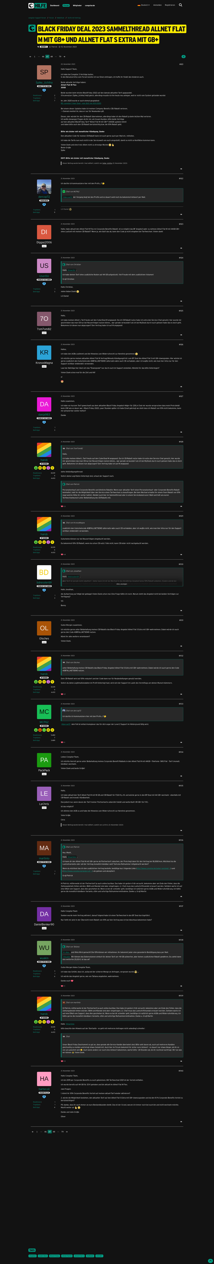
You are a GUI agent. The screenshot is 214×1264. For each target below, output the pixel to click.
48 (51, 56)
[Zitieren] (181, 168)
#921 (181, 64)
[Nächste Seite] (64, 56)
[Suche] (180, 5)
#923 (181, 224)
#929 (181, 516)
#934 (181, 752)
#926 (181, 344)
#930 (181, 564)
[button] (144, 5)
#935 (181, 785)
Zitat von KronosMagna (75, 522)
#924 (181, 258)
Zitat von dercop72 (73, 710)
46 (43, 56)
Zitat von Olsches (73, 662)
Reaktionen (37, 95)
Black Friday (54, 1256)
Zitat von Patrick (72, 484)
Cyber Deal (43, 1256)
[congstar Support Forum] (37, 5)
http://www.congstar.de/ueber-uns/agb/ (153, 868)
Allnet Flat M (66, 1256)
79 (60, 56)
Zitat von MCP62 (72, 191)
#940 (181, 1071)
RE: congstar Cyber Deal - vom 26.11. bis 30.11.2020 (81, 103)
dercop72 (68, 197)
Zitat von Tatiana (72, 946)
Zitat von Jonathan (73, 571)
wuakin (67, 956)
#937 (181, 906)
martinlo (72, 857)
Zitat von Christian (73, 264)
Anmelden (157, 5)
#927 (181, 396)
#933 (181, 704)
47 (47, 56)
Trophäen (36, 98)
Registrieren (170, 5)
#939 (181, 995)
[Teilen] (184, 56)
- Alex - (67, 952)
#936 (181, 840)
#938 (181, 940)
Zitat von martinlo (73, 1002)
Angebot (33, 1256)
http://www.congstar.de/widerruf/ (77, 871)
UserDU (72, 270)
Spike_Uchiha (107, 163)
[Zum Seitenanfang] (210, 1261)
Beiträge (36, 101)
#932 (181, 655)
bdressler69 (74, 576)
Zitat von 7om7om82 (74, 448)
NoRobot (90, 1256)
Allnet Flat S (79, 1256)
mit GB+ (99, 1256)
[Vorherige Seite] (30, 56)
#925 (181, 311)
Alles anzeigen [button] (121, 584)
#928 (181, 441)
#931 (181, 620)
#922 (181, 178)
